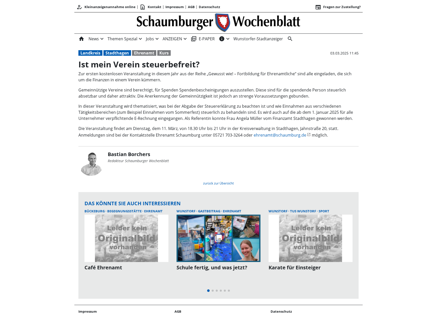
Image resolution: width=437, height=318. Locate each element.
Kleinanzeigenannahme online (106, 7)
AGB (191, 7)
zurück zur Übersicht (218, 183)
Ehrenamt (144, 53)
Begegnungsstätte (124, 211)
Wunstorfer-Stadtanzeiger (258, 39)
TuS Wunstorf (303, 211)
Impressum (174, 7)
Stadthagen (117, 53)
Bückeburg (94, 211)
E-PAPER (203, 39)
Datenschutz (209, 7)
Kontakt (150, 7)
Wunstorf (186, 211)
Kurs (164, 53)
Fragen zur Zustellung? (338, 7)
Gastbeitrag (209, 211)
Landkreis (90, 53)
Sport (324, 211)
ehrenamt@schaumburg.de (280, 135)
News (94, 39)
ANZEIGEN (172, 39)
